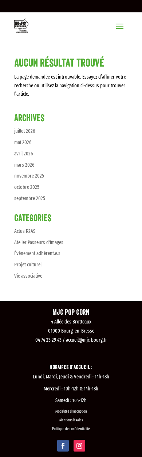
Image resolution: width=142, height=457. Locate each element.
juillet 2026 (24, 131)
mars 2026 (24, 165)
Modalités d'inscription (71, 411)
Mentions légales (71, 420)
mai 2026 (22, 142)
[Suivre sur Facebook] (63, 446)
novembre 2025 (29, 176)
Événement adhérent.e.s (37, 253)
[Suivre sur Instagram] (79, 446)
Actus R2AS (24, 231)
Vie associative (28, 276)
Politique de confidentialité (71, 429)
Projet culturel (28, 265)
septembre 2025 (29, 198)
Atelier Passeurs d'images (38, 242)
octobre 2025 (26, 187)
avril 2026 (23, 154)
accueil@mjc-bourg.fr (86, 340)
